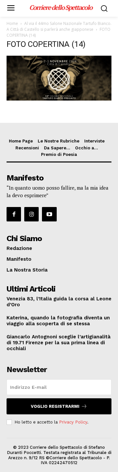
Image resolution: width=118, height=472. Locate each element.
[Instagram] (31, 214)
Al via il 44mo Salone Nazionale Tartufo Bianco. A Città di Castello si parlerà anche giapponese (59, 26)
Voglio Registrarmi (55, 406)
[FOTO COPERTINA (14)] (59, 99)
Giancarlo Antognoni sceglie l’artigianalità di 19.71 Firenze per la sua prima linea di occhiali (58, 342)
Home (12, 23)
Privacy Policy (73, 422)
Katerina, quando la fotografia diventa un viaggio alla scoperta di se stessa (58, 321)
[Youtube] (49, 214)
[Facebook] (14, 214)
